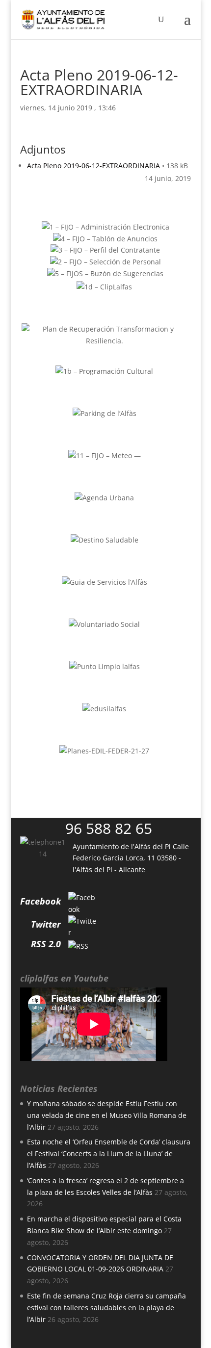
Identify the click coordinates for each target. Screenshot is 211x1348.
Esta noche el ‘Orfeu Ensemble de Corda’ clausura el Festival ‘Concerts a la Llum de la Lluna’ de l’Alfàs (108, 1153)
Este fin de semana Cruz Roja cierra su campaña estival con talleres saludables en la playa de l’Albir (106, 1307)
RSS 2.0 (46, 944)
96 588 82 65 (108, 828)
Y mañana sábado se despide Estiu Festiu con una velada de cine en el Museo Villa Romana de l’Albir (106, 1115)
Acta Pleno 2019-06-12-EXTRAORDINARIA (93, 165)
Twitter (46, 924)
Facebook (40, 901)
